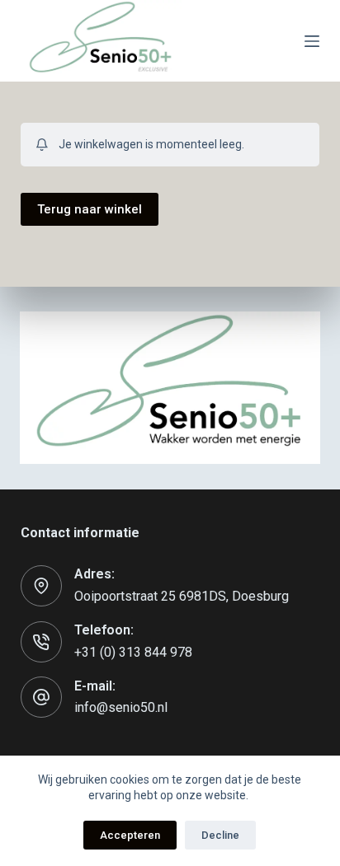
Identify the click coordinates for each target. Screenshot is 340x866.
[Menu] (312, 41)
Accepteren (130, 835)
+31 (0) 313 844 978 (133, 652)
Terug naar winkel (89, 209)
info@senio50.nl (121, 707)
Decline (220, 835)
